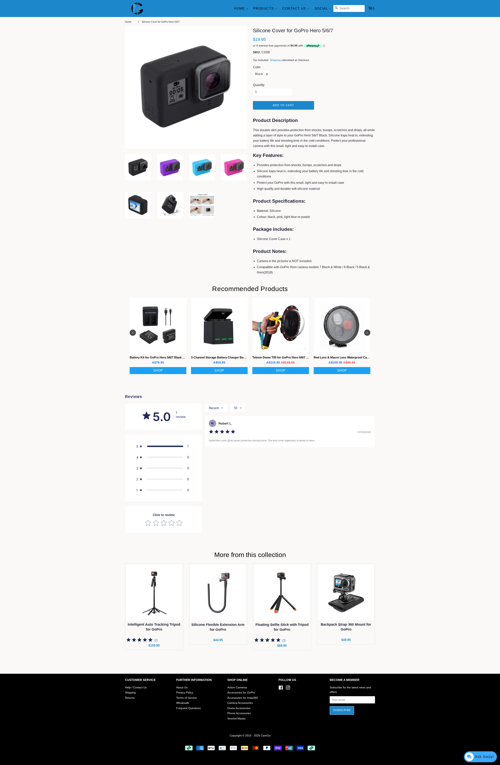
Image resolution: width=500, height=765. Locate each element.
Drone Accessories (238, 708)
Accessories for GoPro (241, 692)
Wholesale (182, 702)
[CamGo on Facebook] (281, 688)
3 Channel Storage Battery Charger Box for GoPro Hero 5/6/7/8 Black (238, 357)
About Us (182, 687)
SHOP (158, 370)
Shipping (275, 60)
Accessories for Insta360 (242, 697)
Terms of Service (186, 697)
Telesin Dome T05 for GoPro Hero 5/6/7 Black (283, 357)
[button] (163, 446)
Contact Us (294, 8)
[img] (222, 432)
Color (257, 67)
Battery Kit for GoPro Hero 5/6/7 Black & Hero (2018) (165, 357)
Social (322, 8)
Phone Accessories (239, 713)
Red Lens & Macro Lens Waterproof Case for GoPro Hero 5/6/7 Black (360, 357)
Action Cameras (237, 687)
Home (240, 8)
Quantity (258, 85)
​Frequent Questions (188, 708)
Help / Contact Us (136, 687)
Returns (130, 697)
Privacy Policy (184, 692)
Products (264, 8)
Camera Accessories (240, 702)
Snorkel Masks (236, 718)
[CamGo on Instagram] (288, 688)
